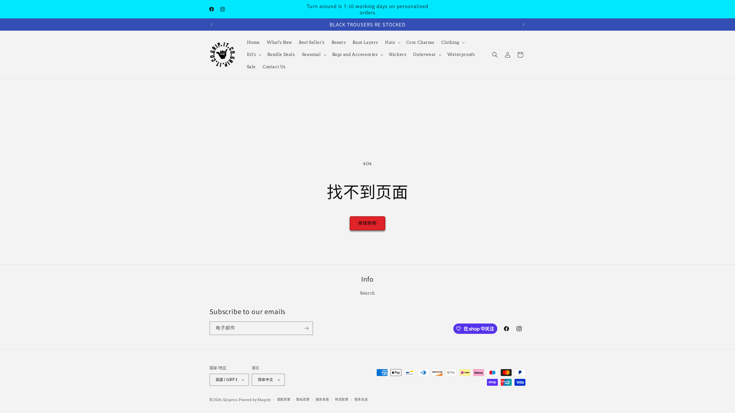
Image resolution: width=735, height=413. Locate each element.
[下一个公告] (523, 24)
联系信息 (361, 400)
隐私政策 (303, 400)
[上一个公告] (211, 24)
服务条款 (322, 400)
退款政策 (284, 400)
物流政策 (342, 400)
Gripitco (230, 400)
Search (367, 293)
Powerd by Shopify (255, 400)
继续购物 (367, 223)
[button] (392, 42)
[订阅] (306, 328)
